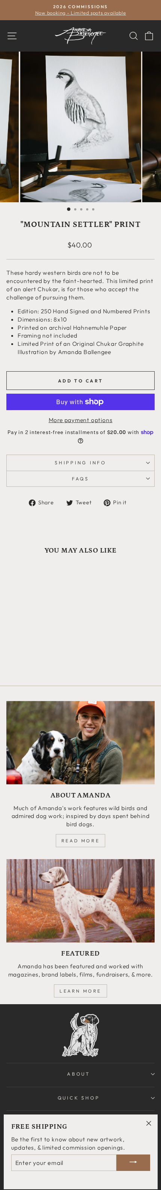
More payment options (81, 420)
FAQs (80, 479)
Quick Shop (79, 1098)
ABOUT (78, 1074)
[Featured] (80, 901)
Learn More (80, 991)
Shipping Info (80, 462)
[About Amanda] (80, 742)
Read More (80, 840)
